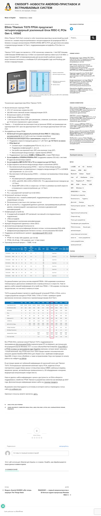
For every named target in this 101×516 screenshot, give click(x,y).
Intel (72, 177)
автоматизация (76, 230)
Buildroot (15, 407)
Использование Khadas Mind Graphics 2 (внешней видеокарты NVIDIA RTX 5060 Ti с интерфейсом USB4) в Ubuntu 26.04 (82, 133)
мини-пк (73, 238)
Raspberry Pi (80, 181)
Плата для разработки (78, 220)
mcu (72, 181)
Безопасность (75, 199)
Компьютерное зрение (58, 407)
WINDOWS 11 (75, 191)
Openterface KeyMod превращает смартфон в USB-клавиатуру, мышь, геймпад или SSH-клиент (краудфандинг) (81, 90)
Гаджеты (85, 199)
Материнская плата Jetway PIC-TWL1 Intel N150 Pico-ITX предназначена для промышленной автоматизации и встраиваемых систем (82, 60)
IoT (77, 177)
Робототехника (75, 227)
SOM (77, 184)
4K (79, 167)
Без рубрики (19, 404)
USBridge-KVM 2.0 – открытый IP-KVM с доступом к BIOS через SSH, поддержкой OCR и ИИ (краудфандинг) (81, 126)
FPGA (31, 407)
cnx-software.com (15, 389)
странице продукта (51, 382)
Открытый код (75, 216)
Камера (81, 202)
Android (89, 167)
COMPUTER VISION (24, 407)
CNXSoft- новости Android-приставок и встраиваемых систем (47, 5)
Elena (17, 24)
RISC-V (42, 407)
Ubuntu (84, 184)
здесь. (35, 394)
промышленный (76, 245)
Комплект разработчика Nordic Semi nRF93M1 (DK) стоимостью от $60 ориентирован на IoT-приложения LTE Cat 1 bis (82, 75)
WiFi (72, 188)
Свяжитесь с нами (25, 18)
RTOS (12, 404)
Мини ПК (91, 206)
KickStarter (84, 177)
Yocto (84, 191)
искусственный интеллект (79, 234)
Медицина (10, 409)
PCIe (38, 407)
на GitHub (22, 358)
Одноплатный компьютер (79, 213)
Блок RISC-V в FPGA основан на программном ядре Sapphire (36, 347)
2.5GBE (73, 167)
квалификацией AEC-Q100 (42, 233)
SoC (49, 407)
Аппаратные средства (78, 195)
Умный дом (86, 227)
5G (83, 167)
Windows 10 (80, 188)
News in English (10, 18)
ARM (79, 170)
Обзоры (73, 209)
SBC (72, 184)
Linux (9, 404)
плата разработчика (77, 241)
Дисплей (73, 202)
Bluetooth (74, 174)
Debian (81, 174)
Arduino (73, 170)
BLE (85, 170)
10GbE (9, 407)
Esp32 (88, 174)
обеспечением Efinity (23, 344)
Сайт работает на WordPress (13, 511)
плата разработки (84, 238)
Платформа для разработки (80, 223)
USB (90, 184)
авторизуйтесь (64, 446)
